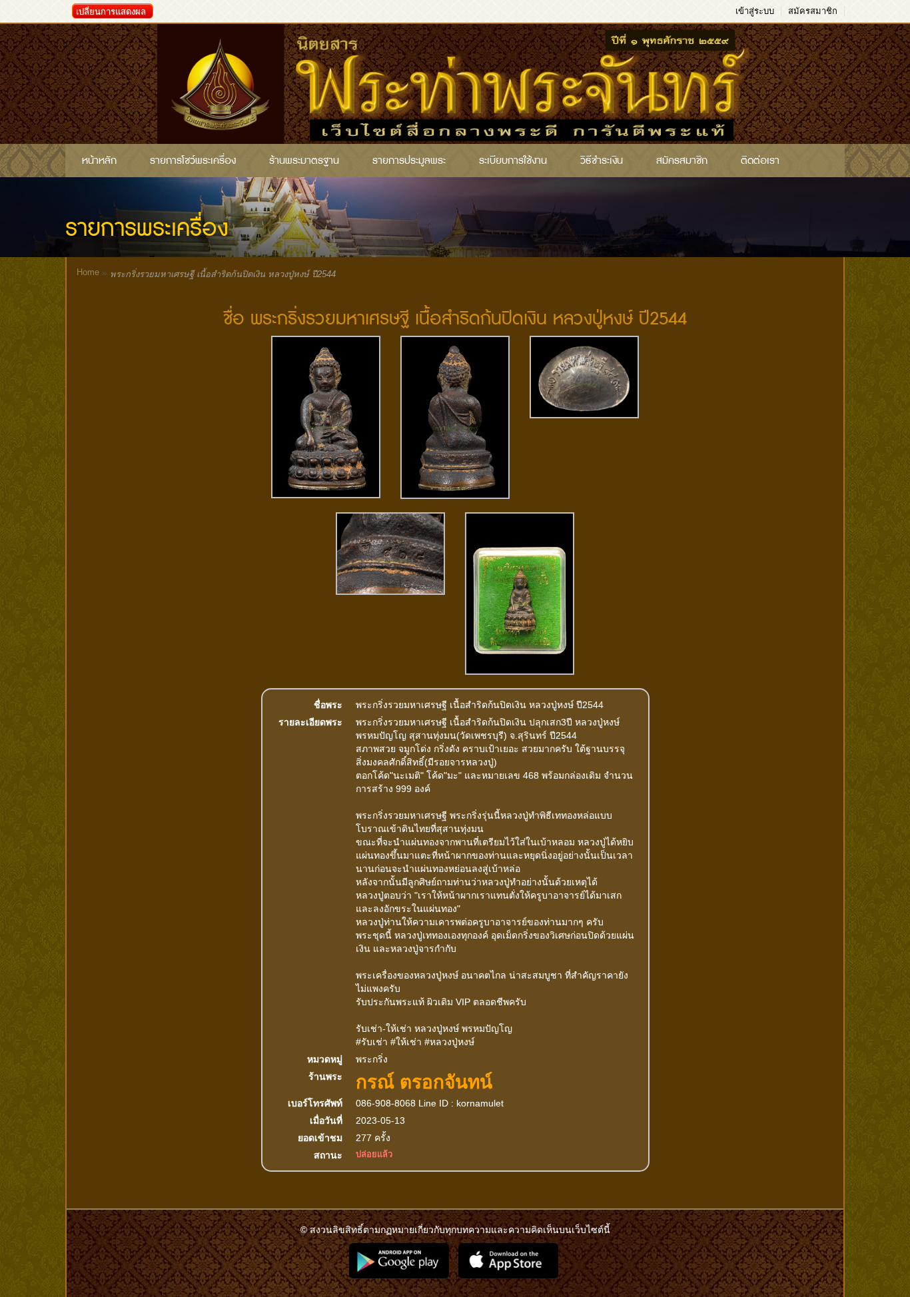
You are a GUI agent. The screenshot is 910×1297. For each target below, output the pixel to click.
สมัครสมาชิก (812, 11)
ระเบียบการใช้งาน (513, 160)
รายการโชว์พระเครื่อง (193, 160)
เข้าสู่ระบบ (754, 11)
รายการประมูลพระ (409, 160)
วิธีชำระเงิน (601, 160)
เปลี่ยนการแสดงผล (111, 12)
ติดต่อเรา (760, 160)
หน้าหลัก (99, 160)
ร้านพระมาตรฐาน (304, 160)
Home (88, 272)
